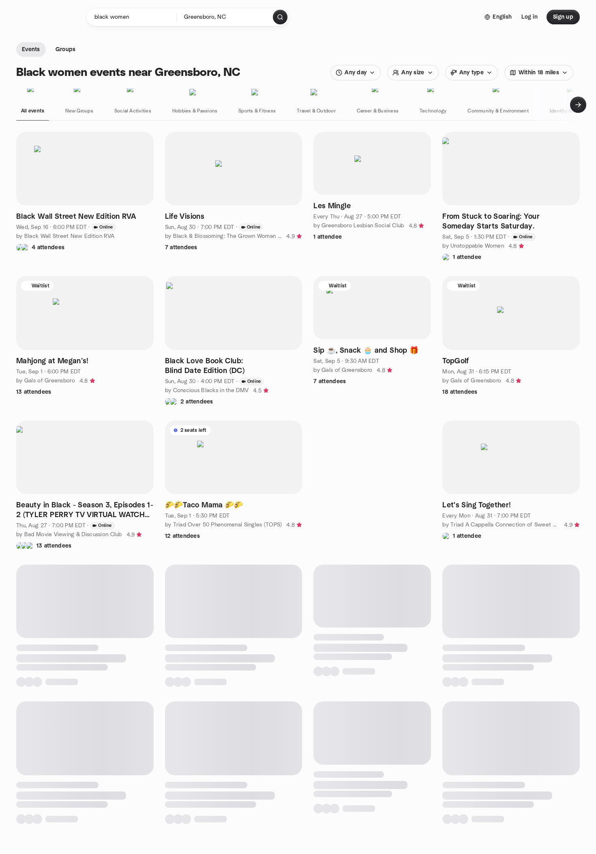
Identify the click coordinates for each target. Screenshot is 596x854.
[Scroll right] (578, 105)
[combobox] (225, 17)
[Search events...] (280, 17)
